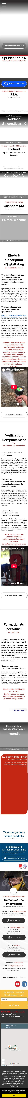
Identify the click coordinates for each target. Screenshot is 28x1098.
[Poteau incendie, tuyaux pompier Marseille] (14, 160)
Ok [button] (14, 1095)
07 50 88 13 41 (18, 933)
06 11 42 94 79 (18, 951)
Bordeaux (14, 317)
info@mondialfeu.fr (16, 966)
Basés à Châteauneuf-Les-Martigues (13, 315)
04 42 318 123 (18, 962)
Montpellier (5, 317)
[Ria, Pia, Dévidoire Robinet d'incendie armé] (14, 105)
